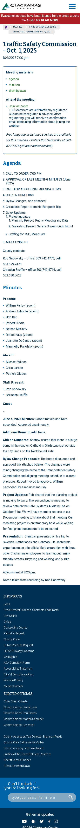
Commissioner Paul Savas (20, 713)
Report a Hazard (14, 633)
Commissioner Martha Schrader (23, 719)
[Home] (23, 6)
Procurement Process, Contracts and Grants (31, 610)
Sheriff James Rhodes (17, 760)
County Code (12, 639)
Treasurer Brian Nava (17, 765)
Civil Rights (10, 656)
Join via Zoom (18, 106)
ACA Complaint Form (17, 662)
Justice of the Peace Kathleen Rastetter (27, 754)
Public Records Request (18, 645)
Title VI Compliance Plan (18, 674)
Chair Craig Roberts (16, 701)
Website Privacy (13, 680)
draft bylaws (17, 91)
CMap (7, 621)
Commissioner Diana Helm (20, 707)
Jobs (7, 604)
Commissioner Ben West (19, 724)
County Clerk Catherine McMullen (24, 742)
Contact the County (15, 627)
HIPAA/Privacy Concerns (19, 651)
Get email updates (40, 814)
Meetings (17, 27)
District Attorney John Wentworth (24, 748)
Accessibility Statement (18, 668)
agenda (14, 79)
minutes (14, 85)
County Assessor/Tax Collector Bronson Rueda (33, 736)
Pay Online (10, 615)
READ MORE (50, 20)
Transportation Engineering (42, 27)
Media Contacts (13, 686)
